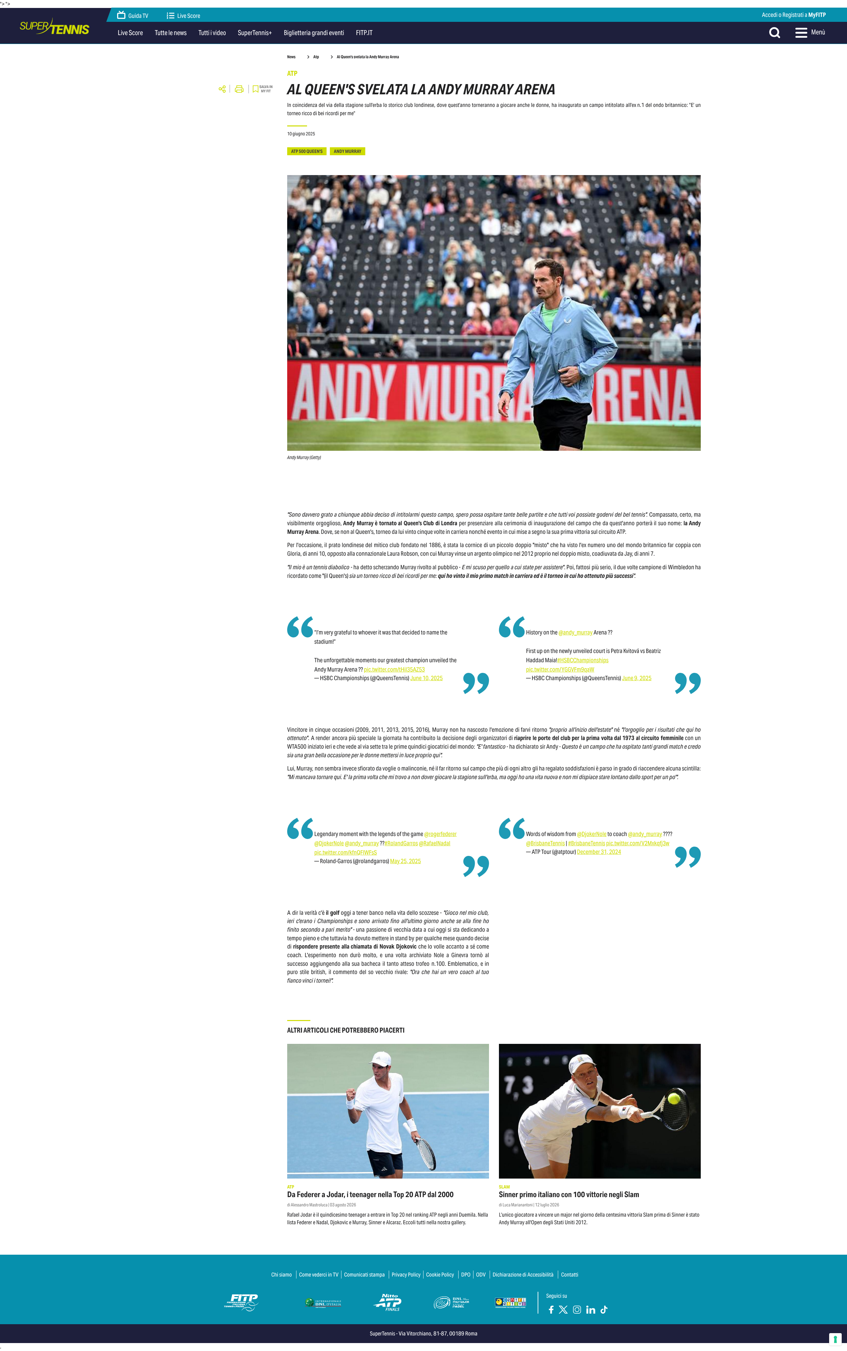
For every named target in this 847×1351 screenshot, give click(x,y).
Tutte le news (171, 32)
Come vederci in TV (318, 1274)
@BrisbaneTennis (545, 843)
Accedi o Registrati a (794, 15)
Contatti (569, 1274)
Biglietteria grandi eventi (314, 32)
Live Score (188, 16)
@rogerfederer (440, 834)
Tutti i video (212, 32)
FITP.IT (364, 32)
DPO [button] (465, 1274)
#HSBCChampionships (582, 660)
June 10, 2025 (426, 678)
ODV (481, 1274)
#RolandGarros (401, 843)
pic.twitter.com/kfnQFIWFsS (345, 852)
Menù (817, 32)
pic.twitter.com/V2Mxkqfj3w (637, 843)
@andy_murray (575, 632)
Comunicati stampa (364, 1274)
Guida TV (138, 16)
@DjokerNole (329, 843)
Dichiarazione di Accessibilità (523, 1274)
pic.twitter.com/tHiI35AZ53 (394, 669)
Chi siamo (281, 1274)
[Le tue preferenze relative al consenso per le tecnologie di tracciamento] (835, 1339)
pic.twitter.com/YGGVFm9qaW (560, 669)
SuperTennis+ (255, 32)
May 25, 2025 (405, 861)
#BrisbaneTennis (586, 843)
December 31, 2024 (599, 852)
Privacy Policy (406, 1274)
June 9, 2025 (636, 678)
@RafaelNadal (434, 843)
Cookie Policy (440, 1274)
